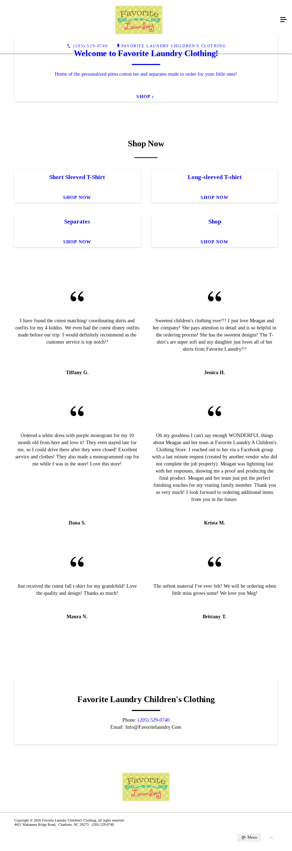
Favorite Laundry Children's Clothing (173, 46)
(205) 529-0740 (154, 720)
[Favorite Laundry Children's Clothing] (139, 20)
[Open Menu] (283, 20)
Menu (251, 837)
